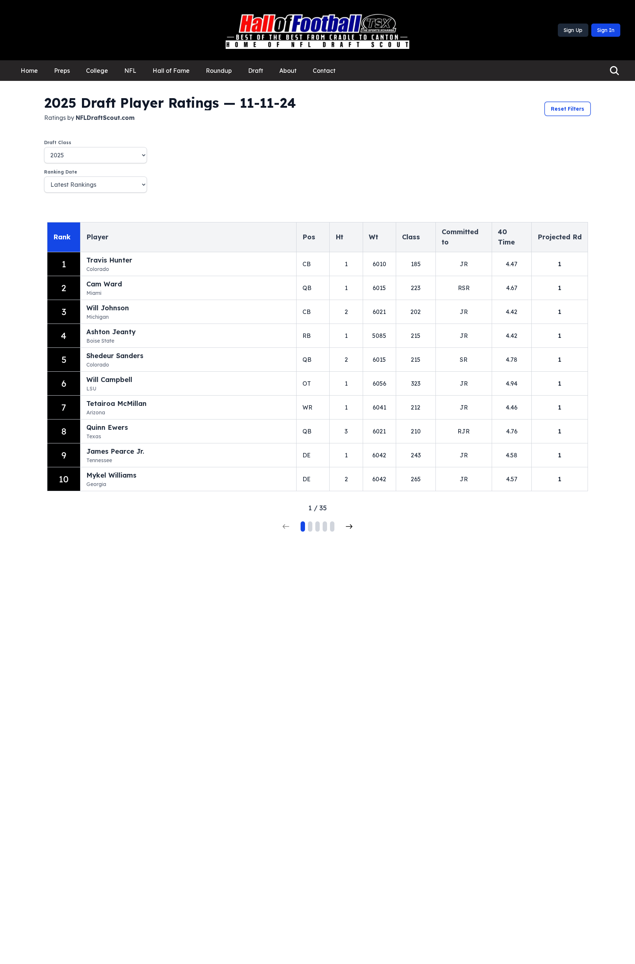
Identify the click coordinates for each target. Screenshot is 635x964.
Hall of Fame (171, 70)
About (288, 70)
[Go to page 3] (317, 526)
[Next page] (349, 526)
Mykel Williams (111, 475)
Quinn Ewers (107, 427)
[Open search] (614, 70)
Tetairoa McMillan (116, 403)
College (97, 70)
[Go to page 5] (332, 526)
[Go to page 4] (325, 526)
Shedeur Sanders (114, 355)
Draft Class (57, 142)
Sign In (605, 30)
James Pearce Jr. (115, 451)
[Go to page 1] (303, 526)
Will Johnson (107, 308)
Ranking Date (60, 172)
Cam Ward (104, 284)
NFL (130, 70)
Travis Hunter (109, 260)
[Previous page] (286, 526)
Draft (255, 70)
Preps (62, 70)
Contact (324, 70)
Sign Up (573, 30)
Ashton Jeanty (111, 332)
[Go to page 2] (310, 526)
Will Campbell (109, 379)
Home (29, 70)
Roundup (219, 70)
